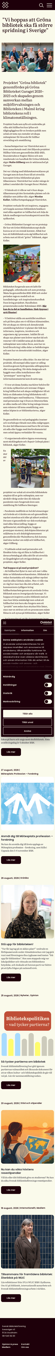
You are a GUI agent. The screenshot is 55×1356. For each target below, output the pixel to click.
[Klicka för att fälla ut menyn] (49, 5)
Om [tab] (45, 630)
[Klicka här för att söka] (41, 5)
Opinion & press (10, 1344)
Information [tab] (27, 630)
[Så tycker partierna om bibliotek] (27, 1029)
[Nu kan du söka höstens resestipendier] (27, 1137)
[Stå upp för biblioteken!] (27, 911)
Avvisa (27, 730)
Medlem (6, 1347)
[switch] (48, 685)
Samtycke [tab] (9, 630)
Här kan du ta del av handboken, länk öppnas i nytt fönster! (25, 309)
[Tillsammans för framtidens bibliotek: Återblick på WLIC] (27, 1241)
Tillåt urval (27, 722)
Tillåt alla (27, 713)
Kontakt (25, 1344)
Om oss (25, 1347)
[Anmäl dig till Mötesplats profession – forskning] (27, 803)
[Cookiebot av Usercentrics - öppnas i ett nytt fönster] (40, 623)
